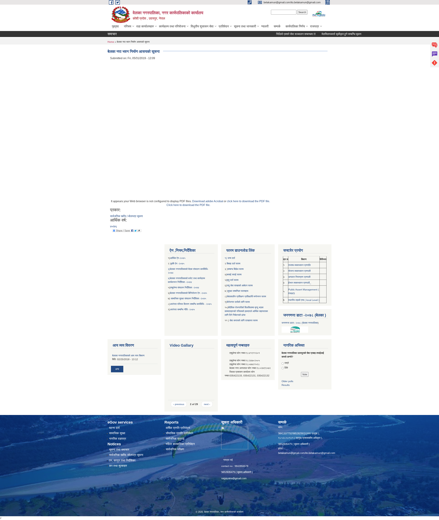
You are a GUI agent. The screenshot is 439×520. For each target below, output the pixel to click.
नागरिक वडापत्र (117, 438)
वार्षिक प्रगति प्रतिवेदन (178, 428)
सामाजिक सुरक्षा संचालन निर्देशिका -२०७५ (188, 298)
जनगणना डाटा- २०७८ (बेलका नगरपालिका (300, 322)
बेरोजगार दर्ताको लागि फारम (238, 302)
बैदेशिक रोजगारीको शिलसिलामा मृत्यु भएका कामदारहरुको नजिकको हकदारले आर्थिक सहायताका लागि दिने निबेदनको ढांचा (246, 311)
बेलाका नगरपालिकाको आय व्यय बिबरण (128, 355)
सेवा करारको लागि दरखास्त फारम (244, 320)
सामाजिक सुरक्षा (117, 433)
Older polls (287, 381)
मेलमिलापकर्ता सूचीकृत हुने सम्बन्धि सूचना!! (328, 34)
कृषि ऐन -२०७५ (177, 263)
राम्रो (286, 363)
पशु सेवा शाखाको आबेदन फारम (240, 285)
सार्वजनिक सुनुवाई (175, 438)
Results (286, 385)
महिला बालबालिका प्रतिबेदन (180, 444)
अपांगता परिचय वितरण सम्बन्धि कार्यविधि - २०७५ (191, 304)
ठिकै (286, 367)
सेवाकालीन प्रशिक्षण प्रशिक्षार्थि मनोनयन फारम (246, 296)
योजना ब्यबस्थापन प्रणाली (299, 271)
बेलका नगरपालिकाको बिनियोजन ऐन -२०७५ (188, 293)
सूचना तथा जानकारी (245, 26)
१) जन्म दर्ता (230, 258)
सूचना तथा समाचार (119, 449)
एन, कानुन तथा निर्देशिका (122, 460)
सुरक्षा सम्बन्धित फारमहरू (238, 291)
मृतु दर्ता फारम (232, 280)
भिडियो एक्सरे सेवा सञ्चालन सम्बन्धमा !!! (282, 34)
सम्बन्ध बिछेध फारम (236, 269)
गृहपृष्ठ (115, 26)
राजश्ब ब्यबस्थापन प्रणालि (299, 265)
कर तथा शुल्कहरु (118, 465)
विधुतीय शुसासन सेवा (202, 26)
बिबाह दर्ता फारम (233, 263)
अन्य (117, 369)
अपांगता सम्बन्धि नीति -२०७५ (182, 309)
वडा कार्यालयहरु (145, 26)
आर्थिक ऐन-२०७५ (178, 258)
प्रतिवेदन (224, 26)
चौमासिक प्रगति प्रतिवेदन (179, 433)
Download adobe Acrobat (208, 201)
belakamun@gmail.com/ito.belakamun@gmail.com (306, 452)
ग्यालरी (265, 26)
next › (207, 404)
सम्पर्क (277, 26)
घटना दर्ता (114, 428)
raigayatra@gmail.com (234, 478)
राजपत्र (314, 26)
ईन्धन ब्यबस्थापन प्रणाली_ (299, 282)
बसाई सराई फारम (234, 274)
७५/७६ (113, 226)
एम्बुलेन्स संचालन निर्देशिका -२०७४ (184, 287)
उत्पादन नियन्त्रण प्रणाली (299, 277)
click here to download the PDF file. (248, 201)
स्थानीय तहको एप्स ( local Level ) (303, 300)
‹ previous (178, 404)
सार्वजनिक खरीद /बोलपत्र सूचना (126, 455)
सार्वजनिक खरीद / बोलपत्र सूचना (126, 216)
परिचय (127, 26)
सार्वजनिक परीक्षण (175, 449)
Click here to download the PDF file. (188, 205)
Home (111, 41)
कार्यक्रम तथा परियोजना (172, 26)
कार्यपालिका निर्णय (295, 26)
